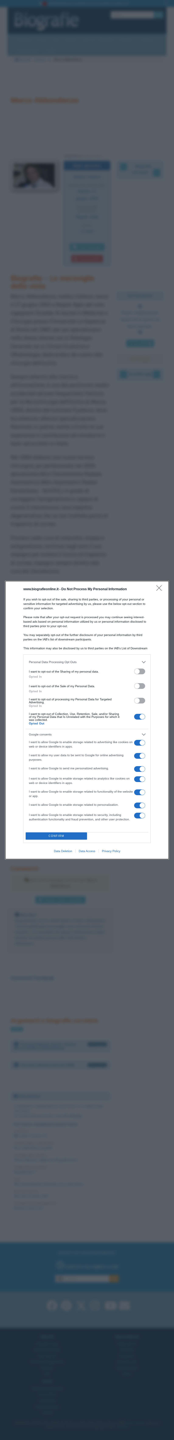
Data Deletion (63, 851)
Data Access (87, 851)
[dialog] (87, 720)
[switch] (139, 671)
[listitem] (87, 662)
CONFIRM (56, 835)
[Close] (160, 589)
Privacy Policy (111, 851)
